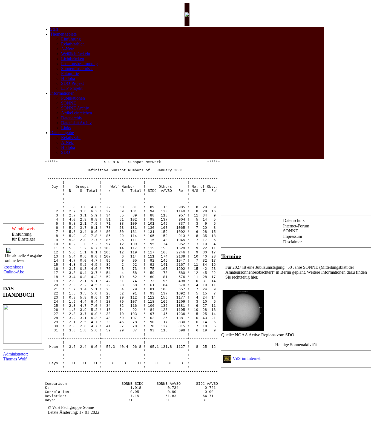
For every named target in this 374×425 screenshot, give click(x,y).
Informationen (62, 93)
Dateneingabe (62, 132)
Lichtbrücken (72, 58)
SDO (65, 152)
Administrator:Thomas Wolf (15, 356)
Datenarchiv (71, 117)
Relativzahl (70, 137)
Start (54, 29)
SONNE (68, 103)
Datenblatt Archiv (76, 122)
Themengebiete (63, 34)
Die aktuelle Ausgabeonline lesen (23, 258)
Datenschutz (293, 220)
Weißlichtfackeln (75, 53)
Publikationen (73, 98)
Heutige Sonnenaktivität (296, 344)
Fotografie (70, 73)
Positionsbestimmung (79, 63)
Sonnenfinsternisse (77, 68)
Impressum (292, 236)
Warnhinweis (23, 228)
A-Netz (67, 49)
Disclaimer (292, 241)
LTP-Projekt (71, 88)
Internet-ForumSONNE (296, 228)
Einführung (71, 39)
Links (66, 127)
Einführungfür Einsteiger (23, 236)
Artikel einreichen (76, 113)
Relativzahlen (73, 44)
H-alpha (68, 78)
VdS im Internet (246, 358)
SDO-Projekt (72, 83)
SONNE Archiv (75, 108)
